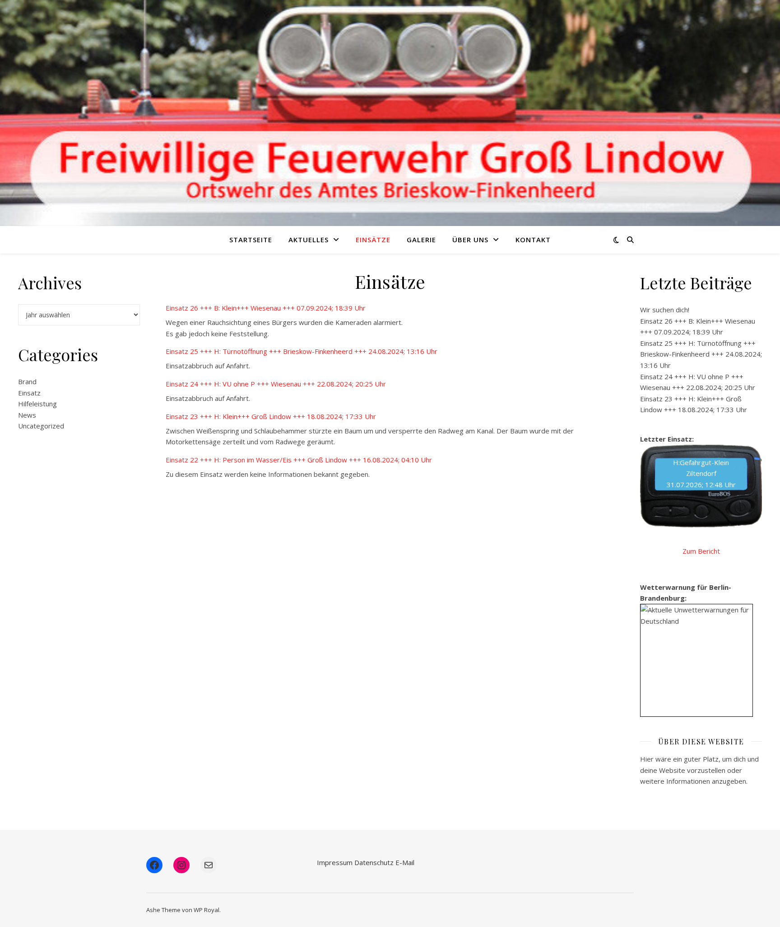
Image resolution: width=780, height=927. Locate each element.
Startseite (250, 239)
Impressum (335, 862)
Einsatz (29, 392)
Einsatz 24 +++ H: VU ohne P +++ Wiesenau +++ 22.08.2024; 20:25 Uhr (276, 383)
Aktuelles (308, 239)
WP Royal (206, 910)
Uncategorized (41, 425)
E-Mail (404, 862)
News (27, 414)
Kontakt (533, 239)
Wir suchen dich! (664, 309)
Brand (27, 381)
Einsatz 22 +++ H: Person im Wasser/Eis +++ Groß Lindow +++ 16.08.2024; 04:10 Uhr (299, 459)
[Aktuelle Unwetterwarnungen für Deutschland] (696, 615)
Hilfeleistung (37, 403)
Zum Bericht (701, 550)
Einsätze (373, 239)
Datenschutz (374, 862)
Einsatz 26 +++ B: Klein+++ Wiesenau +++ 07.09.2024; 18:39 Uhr (266, 307)
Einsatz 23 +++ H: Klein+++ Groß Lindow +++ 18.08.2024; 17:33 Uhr (271, 416)
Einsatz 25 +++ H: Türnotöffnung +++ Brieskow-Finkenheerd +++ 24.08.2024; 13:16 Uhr (301, 351)
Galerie (421, 239)
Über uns (470, 239)
